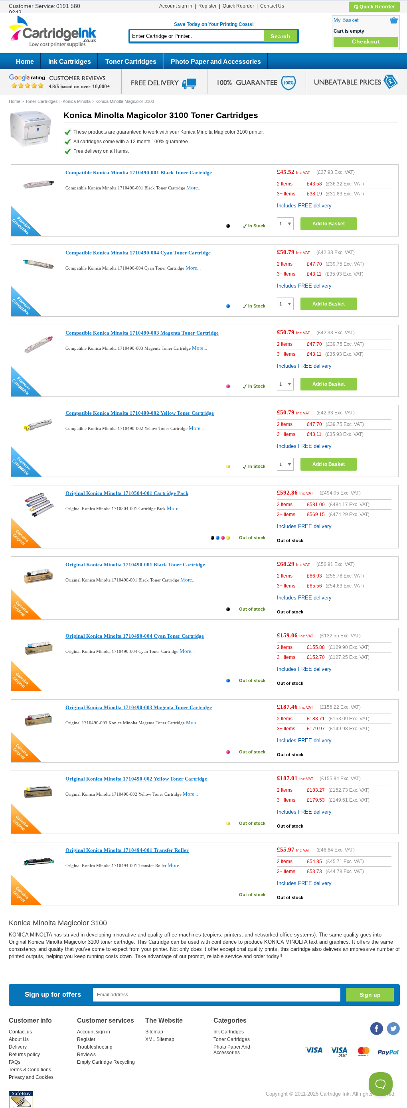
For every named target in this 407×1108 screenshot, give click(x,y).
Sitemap (154, 1032)
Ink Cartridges (69, 61)
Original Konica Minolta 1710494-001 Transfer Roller (127, 850)
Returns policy (24, 1054)
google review (61, 82)
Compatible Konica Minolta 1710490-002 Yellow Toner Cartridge (139, 413)
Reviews (86, 1054)
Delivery (18, 1047)
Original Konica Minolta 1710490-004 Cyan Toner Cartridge (134, 636)
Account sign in (175, 6)
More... (194, 188)
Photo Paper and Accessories (216, 61)
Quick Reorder (377, 7)
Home (25, 61)
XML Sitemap (159, 1039)
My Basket (346, 20)
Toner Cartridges (130, 61)
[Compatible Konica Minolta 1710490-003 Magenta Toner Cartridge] (38, 359)
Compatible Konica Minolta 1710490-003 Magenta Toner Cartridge (142, 333)
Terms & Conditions (30, 1070)
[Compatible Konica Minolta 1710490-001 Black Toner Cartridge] (38, 198)
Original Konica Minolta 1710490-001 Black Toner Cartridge (135, 565)
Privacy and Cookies (31, 1077)
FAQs (14, 1062)
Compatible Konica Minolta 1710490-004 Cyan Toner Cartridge (138, 253)
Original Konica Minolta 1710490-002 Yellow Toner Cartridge (136, 779)
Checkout (366, 41)
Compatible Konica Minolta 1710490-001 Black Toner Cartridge (138, 172)
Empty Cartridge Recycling (106, 1062)
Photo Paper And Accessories (231, 1049)
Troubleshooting (95, 1047)
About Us (19, 1039)
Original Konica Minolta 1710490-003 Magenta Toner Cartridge (138, 707)
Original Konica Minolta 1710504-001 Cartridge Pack (126, 493)
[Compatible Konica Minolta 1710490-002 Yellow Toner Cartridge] (38, 439)
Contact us (20, 1032)
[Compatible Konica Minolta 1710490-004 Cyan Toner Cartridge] (38, 279)
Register (207, 6)
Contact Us (272, 6)
